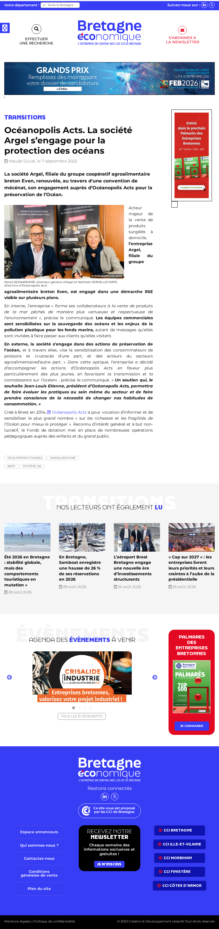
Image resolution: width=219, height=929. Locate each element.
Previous (9, 677)
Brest (11, 466)
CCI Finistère (177, 871)
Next (155, 677)
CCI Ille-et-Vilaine (182, 844)
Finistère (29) (32, 466)
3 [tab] (85, 708)
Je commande (191, 726)
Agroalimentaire (63, 458)
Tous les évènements (82, 716)
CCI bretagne (178, 830)
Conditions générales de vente (39, 873)
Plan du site (39, 888)
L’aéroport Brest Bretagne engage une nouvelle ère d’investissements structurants (132, 568)
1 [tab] (73, 708)
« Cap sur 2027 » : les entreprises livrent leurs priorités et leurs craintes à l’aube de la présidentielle (191, 568)
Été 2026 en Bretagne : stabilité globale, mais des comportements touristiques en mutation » (27, 571)
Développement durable (25, 458)
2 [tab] (79, 708)
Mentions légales (17, 921)
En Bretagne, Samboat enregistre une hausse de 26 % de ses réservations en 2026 (80, 568)
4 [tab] (91, 708)
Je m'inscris (109, 864)
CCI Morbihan (178, 857)
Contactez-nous (39, 858)
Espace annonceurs (39, 832)
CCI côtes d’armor (182, 885)
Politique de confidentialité (54, 921)
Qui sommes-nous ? (39, 845)
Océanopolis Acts (69, 412)
